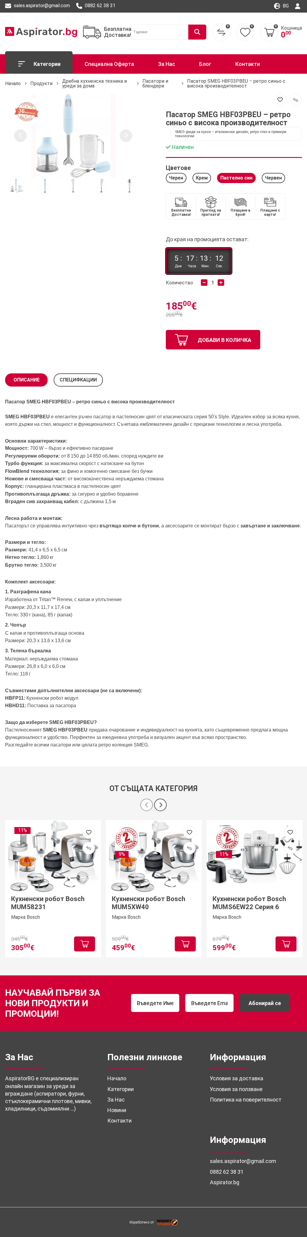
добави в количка (224, 340)
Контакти (247, 64)
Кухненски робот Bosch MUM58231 (48, 902)
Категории (47, 64)
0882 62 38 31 (99, 5)
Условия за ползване (236, 1089)
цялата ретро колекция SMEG (115, 744)
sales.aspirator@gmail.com (41, 5)
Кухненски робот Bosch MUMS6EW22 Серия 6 (249, 902)
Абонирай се (265, 1003)
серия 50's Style (211, 416)
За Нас (166, 64)
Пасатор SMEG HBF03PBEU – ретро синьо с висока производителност (236, 83)
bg (285, 6)
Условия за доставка (236, 1078)
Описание (26, 380)
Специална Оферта (109, 64)
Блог (205, 64)
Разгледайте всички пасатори (38, 744)
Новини (116, 1110)
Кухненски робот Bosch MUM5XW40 (148, 902)
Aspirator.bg (224, 1182)
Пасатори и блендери (155, 83)
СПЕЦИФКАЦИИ (78, 380)
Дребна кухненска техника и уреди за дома (94, 83)
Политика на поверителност (246, 1099)
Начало (13, 83)
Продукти (41, 83)
